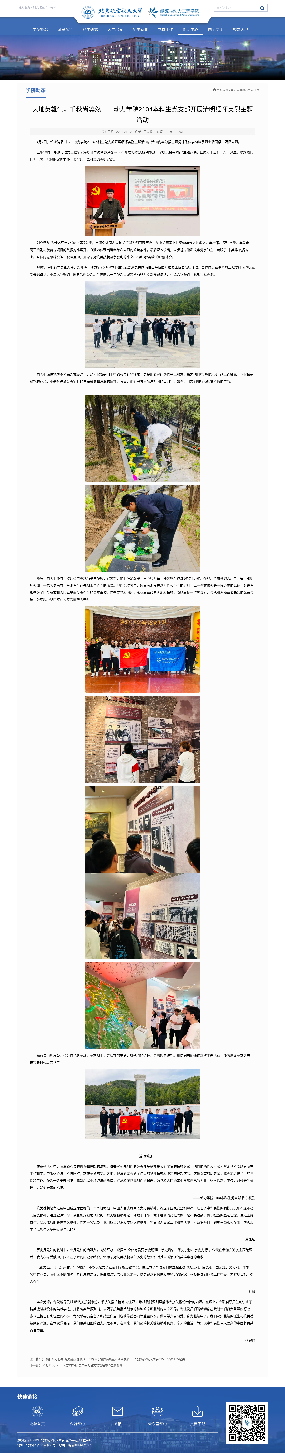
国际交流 (215, 30)
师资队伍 (65, 30)
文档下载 (197, 1424)
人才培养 (115, 30)
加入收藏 (39, 7)
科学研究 (90, 30)
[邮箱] (117, 1411)
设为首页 (24, 7)
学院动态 (245, 90)
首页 (219, 90)
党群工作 (165, 30)
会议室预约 (157, 1424)
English (52, 7)
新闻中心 (190, 30)
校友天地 (240, 30)
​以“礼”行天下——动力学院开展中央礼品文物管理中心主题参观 (76, 1365)
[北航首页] (37, 1411)
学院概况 (40, 30)
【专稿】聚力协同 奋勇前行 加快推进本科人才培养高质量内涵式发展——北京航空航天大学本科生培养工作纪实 (107, 1359)
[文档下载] (198, 1411)
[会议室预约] (157, 1411)
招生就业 (140, 30)
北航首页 (37, 1424)
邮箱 (117, 1424)
